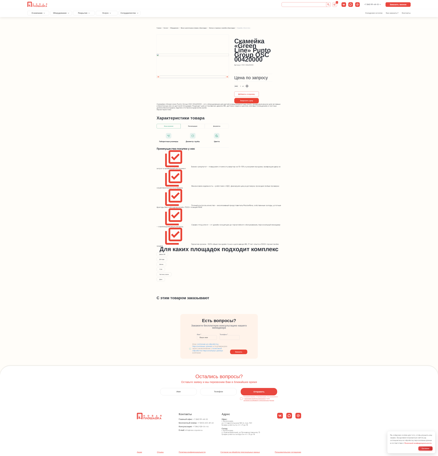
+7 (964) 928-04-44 (201, 427)
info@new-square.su (194, 430)
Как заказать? (392, 13)
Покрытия (82, 13)
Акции (139, 452)
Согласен (425, 448)
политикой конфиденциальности (255, 398)
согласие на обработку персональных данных (259, 400)
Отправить (259, 392)
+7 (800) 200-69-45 (206, 423)
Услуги (105, 13)
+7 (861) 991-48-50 (371, 4)
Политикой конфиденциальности (417, 443)
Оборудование (60, 13)
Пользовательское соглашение (288, 452)
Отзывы (160, 452)
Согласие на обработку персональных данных (240, 452)
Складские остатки (373, 13)
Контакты (406, 13)
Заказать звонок (398, 4)
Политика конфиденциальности (192, 452)
